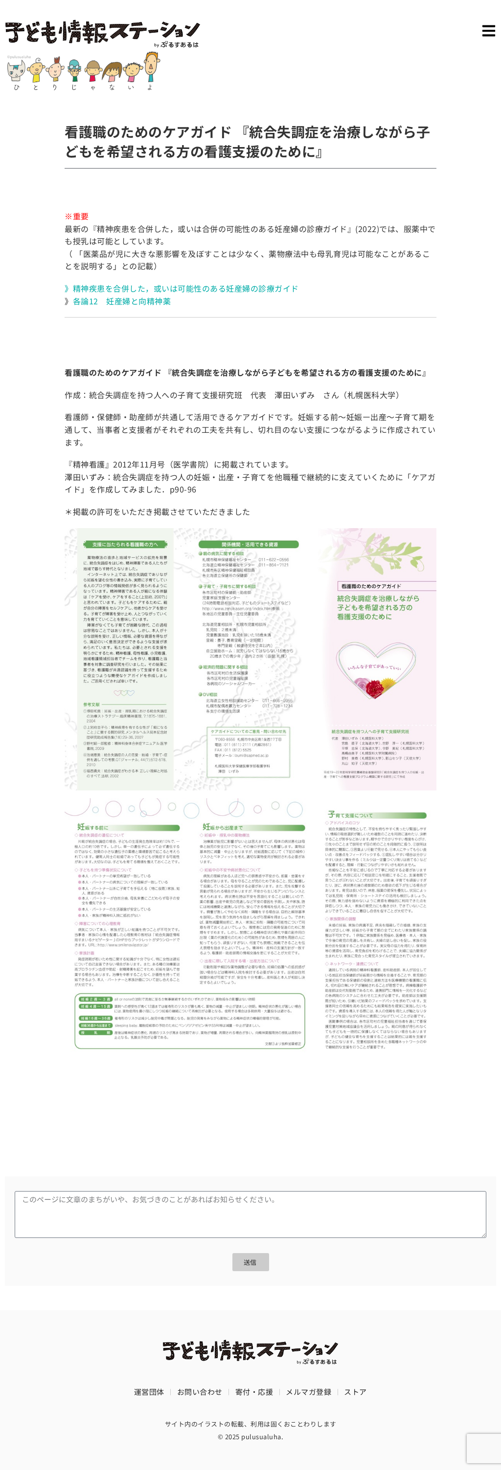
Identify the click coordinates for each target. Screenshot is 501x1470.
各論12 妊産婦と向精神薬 (122, 301)
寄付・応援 (254, 1391)
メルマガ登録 (308, 1391)
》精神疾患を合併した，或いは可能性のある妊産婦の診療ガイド (182, 288)
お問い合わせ (200, 1391)
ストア (355, 1391)
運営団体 (149, 1391)
